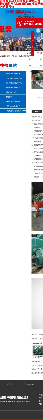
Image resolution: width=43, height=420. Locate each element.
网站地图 (3, 416)
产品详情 (37, 111)
